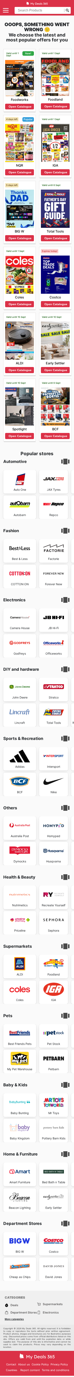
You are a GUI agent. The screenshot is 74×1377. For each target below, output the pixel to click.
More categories (14, 1319)
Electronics (51, 1312)
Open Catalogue (20, 106)
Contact (11, 1364)
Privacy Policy (59, 1364)
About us (24, 1364)
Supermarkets (53, 1304)
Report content (30, 1370)
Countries (11, 1370)
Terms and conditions (55, 1370)
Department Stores (23, 1312)
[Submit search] (67, 10)
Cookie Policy (40, 1364)
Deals (14, 1305)
